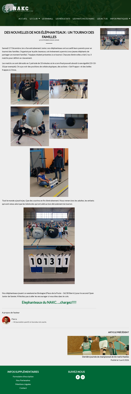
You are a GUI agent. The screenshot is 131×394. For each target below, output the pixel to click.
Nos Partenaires (23, 380)
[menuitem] (22, 18)
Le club (34, 18)
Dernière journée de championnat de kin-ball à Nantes (105, 356)
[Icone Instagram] (83, 377)
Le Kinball (47, 18)
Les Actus (102, 18)
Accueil (23, 18)
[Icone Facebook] (78, 377)
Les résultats (63, 18)
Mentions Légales (23, 384)
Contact (23, 388)
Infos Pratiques (119, 18)
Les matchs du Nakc (84, 18)
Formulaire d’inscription (23, 376)
